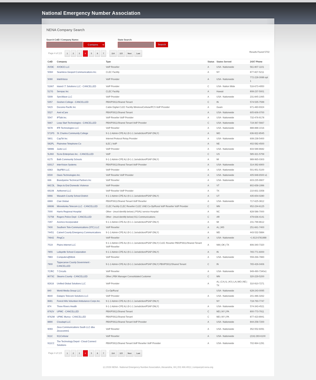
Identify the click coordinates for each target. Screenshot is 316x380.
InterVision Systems (66, 164)
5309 (50, 97)
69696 (51, 206)
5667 (50, 123)
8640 (50, 296)
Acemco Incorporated (67, 222)
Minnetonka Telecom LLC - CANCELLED (77, 206)
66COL (51, 185)
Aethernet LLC (64, 191)
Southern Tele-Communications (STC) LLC (78, 227)
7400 (50, 227)
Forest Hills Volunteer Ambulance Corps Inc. (78, 301)
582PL (51, 143)
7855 (50, 252)
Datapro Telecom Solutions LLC (73, 296)
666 (49, 180)
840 (49, 290)
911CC (51, 343)
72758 (51, 217)
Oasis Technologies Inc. (68, 175)
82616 (51, 283)
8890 (50, 322)
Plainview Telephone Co (69, 143)
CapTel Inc (62, 138)
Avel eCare (62, 112)
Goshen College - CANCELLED (73, 102)
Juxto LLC (62, 149)
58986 (51, 149)
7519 (50, 245)
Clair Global (63, 201)
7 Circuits (61, 271)
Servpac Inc (63, 91)
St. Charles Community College (72, 133)
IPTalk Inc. (62, 117)
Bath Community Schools (69, 159)
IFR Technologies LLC (68, 128)
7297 (50, 222)
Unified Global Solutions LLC (71, 283)
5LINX (51, 154)
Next (129, 53)
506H (50, 72)
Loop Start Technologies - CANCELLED (76, 123)
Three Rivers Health (67, 306)
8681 (50, 301)
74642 (51, 237)
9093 (50, 329)
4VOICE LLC (63, 67)
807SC (51, 276)
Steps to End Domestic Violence (73, 185)
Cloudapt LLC (64, 322)
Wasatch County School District (72, 196)
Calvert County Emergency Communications (79, 232)
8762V (51, 311)
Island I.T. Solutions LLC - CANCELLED (76, 86)
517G (50, 91)
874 (49, 306)
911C (50, 336)
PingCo (60, 237)
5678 (50, 128)
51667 (51, 86)
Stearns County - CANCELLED (72, 276)
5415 (50, 107)
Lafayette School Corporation (71, 252)
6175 (50, 159)
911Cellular (62, 336)
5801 (50, 138)
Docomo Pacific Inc (66, 107)
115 (121, 53)
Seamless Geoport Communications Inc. (77, 72)
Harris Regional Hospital (69, 211)
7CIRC (51, 271)
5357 (50, 102)
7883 (50, 257)
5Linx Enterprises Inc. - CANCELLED (75, 154)
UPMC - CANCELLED (68, 311)
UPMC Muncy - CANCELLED (71, 317)
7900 (50, 264)
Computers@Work (66, 257)
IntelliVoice (62, 79)
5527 (50, 112)
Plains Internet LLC (66, 245)
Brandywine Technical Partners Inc (74, 180)
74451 (51, 232)
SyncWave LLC (64, 97)
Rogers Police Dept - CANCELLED (74, 217)
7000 (50, 211)
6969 (50, 201)
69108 (51, 191)
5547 (50, 117)
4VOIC (51, 67)
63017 (51, 164)
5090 (50, 79)
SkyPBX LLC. (63, 170)
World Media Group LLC (69, 290)
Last (138, 53)
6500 (50, 175)
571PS (51, 133)
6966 (50, 196)
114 (113, 53)
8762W (51, 317)
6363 (50, 170)
